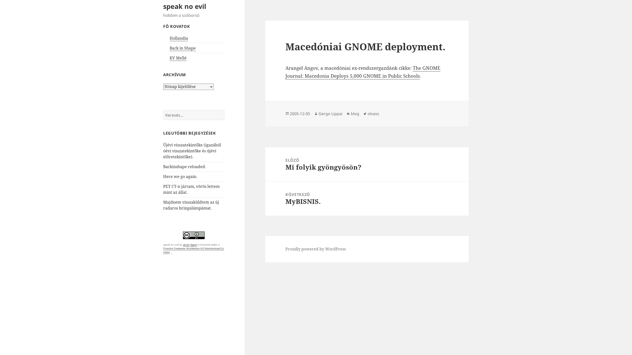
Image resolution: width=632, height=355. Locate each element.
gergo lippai (190, 244)
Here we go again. (180, 176)
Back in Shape (183, 48)
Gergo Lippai (330, 113)
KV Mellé (178, 58)
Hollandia (179, 38)
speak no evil (184, 6)
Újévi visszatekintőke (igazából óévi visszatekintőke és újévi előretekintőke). (192, 151)
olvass (373, 113)
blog (355, 113)
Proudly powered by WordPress (315, 249)
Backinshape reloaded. (184, 166)
